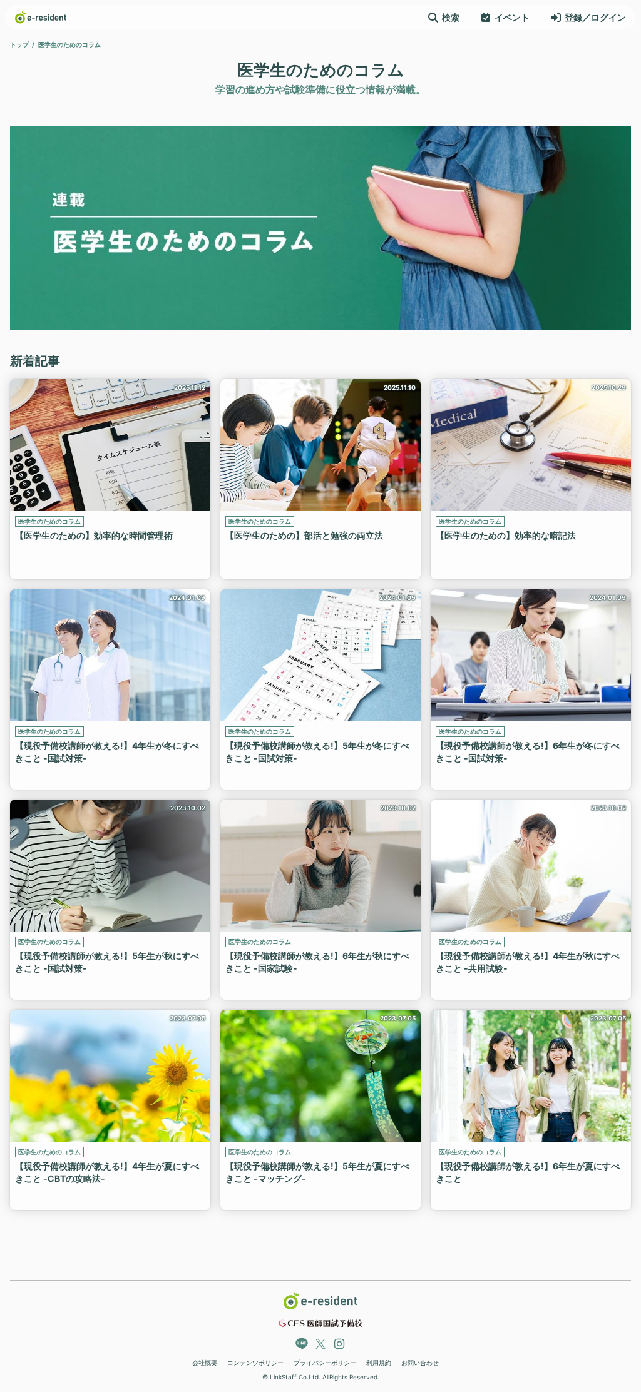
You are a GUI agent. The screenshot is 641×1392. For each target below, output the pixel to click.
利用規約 (378, 1362)
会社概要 (204, 1362)
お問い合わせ (420, 1362)
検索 (450, 17)
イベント (512, 17)
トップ (19, 44)
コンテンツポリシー (255, 1362)
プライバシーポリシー (325, 1362)
